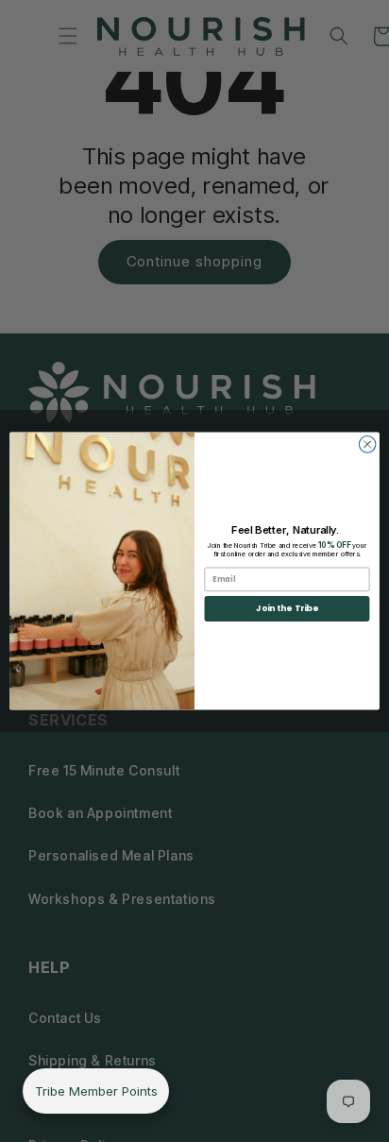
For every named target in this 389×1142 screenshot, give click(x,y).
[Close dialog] (367, 444)
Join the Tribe (286, 609)
